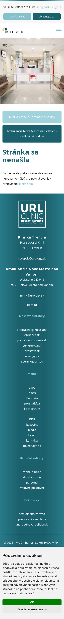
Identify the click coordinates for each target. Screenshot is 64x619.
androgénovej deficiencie (32, 524)
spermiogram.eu (32, 361)
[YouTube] (35, 304)
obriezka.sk (32, 335)
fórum (32, 435)
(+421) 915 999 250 (19, 7)
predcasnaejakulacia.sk (32, 330)
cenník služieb (17, 16)
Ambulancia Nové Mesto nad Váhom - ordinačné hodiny (32, 133)
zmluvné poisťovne (32, 488)
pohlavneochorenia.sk (32, 340)
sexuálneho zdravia (32, 514)
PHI (32, 414)
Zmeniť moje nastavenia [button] (32, 609)
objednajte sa (47, 16)
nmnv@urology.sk (32, 295)
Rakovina (32, 425)
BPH (32, 419)
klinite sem (25, 184)
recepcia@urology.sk (49, 7)
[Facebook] (28, 304)
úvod (32, 387)
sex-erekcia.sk (32, 346)
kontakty (32, 440)
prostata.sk (32, 351)
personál (32, 482)
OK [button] (32, 602)
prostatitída (32, 403)
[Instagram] (32, 304)
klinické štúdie (32, 477)
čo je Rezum (32, 409)
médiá (32, 430)
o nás (32, 393)
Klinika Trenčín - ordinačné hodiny (32, 117)
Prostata (32, 398)
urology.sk (32, 356)
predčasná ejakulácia (32, 519)
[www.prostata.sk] (12, 30)
